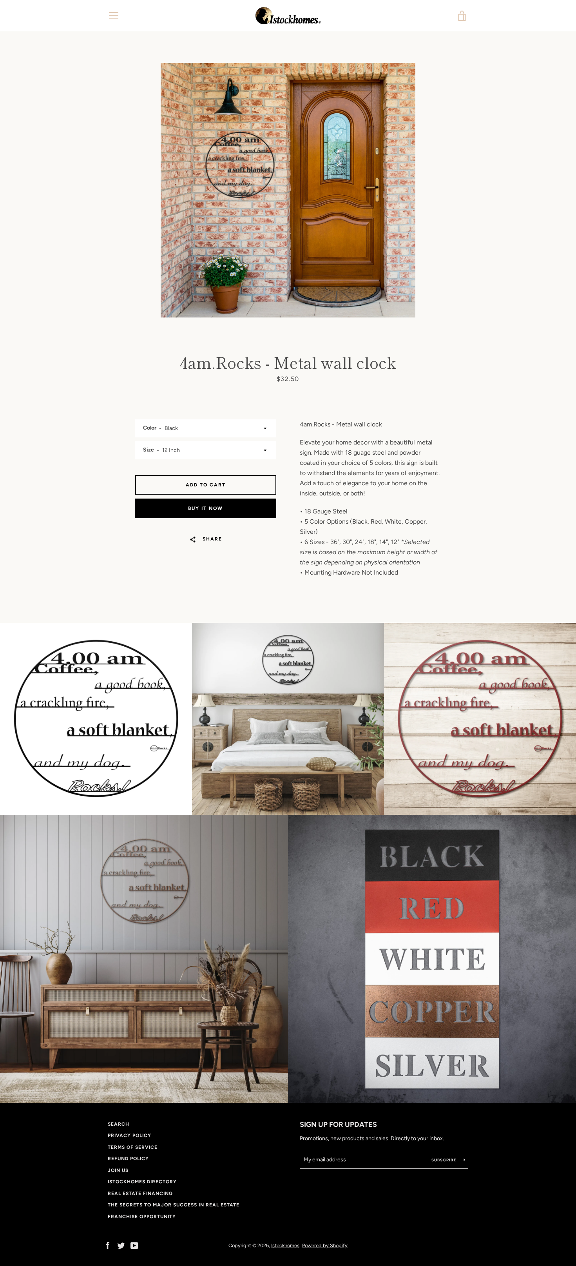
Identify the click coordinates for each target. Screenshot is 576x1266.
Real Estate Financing (140, 1193)
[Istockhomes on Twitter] (121, 1245)
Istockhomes (285, 1245)
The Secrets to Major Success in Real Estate (173, 1205)
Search (118, 1124)
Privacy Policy (129, 1135)
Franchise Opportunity (142, 1216)
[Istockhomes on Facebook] (108, 1245)
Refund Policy (128, 1158)
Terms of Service (133, 1147)
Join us (118, 1170)
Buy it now (205, 508)
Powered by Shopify (325, 1245)
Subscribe (444, 1160)
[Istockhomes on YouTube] (134, 1245)
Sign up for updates (338, 1124)
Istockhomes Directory (142, 1181)
